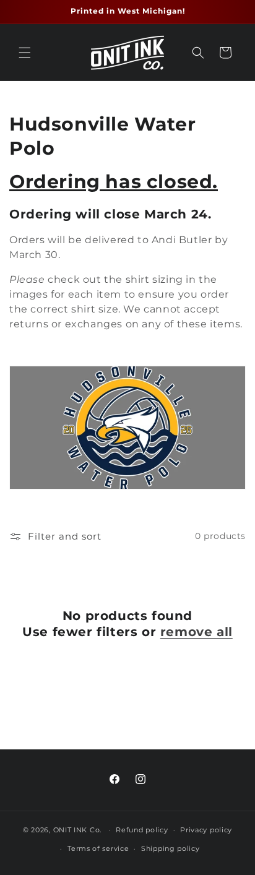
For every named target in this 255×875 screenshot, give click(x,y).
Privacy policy (206, 829)
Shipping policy (170, 848)
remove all (196, 631)
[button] (24, 52)
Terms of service (98, 848)
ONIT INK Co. (77, 829)
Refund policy (142, 829)
